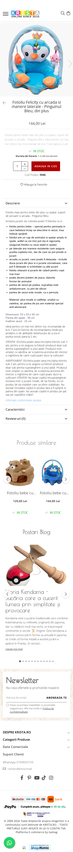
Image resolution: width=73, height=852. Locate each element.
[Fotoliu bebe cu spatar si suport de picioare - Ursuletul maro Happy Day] (20, 472)
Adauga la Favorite (35, 184)
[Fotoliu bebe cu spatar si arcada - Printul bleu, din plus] (53, 472)
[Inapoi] (3, 102)
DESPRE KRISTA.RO (17, 732)
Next (70, 63)
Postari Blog (36, 531)
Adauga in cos (45, 166)
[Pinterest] (29, 777)
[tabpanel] (36, 60)
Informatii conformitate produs (23, 400)
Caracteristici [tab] (15, 409)
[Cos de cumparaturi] (68, 13)
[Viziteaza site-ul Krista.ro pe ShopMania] (39, 847)
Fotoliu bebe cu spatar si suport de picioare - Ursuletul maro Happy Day (20, 492)
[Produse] (6, 15)
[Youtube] (36, 777)
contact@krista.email (19, 769)
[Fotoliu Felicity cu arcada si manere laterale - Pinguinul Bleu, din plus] (36, 60)
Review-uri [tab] (15, 418)
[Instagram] (51, 777)
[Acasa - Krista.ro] (25, 14)
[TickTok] (44, 777)
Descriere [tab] (13, 203)
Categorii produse (16, 739)
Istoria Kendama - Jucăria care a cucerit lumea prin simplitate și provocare (32, 600)
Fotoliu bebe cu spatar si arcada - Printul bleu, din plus (53, 492)
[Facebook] (22, 777)
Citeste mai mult (14, 649)
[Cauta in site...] (63, 13)
